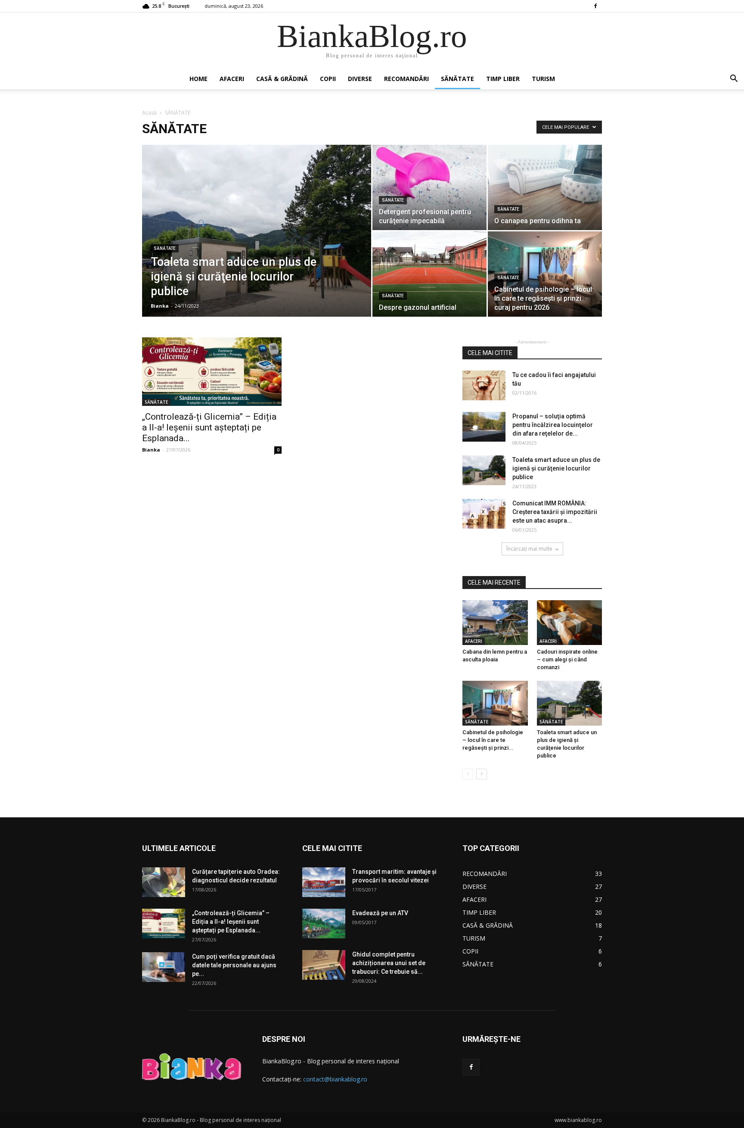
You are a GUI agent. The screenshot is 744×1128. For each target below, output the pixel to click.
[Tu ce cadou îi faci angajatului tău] (483, 385)
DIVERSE (360, 79)
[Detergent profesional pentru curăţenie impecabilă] (429, 187)
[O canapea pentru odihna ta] (545, 188)
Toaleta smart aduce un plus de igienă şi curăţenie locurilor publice (556, 468)
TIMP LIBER (503, 79)
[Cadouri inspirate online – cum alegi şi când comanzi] (569, 622)
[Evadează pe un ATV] (323, 923)
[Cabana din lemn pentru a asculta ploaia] (495, 622)
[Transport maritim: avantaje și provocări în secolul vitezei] (323, 882)
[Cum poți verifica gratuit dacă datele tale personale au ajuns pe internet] (163, 967)
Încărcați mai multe (529, 548)
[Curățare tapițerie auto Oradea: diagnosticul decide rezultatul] (163, 882)
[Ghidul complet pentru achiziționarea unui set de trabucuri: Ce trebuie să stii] (323, 965)
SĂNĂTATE (457, 79)
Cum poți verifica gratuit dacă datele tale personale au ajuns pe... (234, 965)
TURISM (543, 79)
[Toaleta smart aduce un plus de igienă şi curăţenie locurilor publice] (256, 244)
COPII (328, 79)
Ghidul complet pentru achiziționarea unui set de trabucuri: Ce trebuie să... (388, 963)
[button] (733, 79)
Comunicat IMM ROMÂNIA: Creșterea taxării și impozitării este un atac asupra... (554, 512)
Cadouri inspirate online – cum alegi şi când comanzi (567, 659)
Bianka (160, 305)
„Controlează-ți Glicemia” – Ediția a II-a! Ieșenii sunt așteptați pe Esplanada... (209, 427)
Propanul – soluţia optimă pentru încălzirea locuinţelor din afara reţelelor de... (552, 425)
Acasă (149, 112)
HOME (198, 79)
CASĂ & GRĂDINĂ (282, 79)
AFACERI (232, 79)
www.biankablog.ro (578, 1120)
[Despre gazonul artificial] (429, 274)
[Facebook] (595, 6)
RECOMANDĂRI (406, 79)
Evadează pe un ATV (380, 913)
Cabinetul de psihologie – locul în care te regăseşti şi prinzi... (492, 740)
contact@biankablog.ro (335, 1079)
